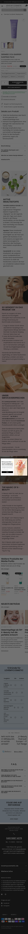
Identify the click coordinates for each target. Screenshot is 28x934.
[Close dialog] (26, 459)
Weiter (7, 472)
